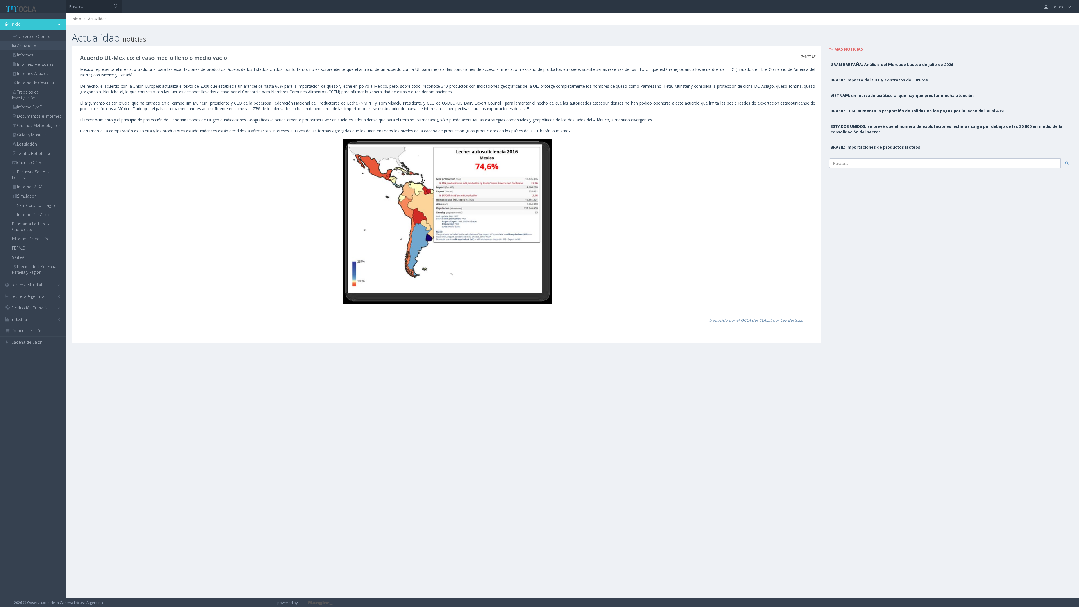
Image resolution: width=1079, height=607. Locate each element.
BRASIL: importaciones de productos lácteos (875, 147)
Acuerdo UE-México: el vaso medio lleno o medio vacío (153, 58)
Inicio (76, 18)
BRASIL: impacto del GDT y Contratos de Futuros (879, 80)
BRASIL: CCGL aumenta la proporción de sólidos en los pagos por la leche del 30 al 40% (918, 111)
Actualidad (97, 18)
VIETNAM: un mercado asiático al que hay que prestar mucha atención (902, 95)
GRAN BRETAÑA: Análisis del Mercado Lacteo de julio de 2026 (892, 64)
